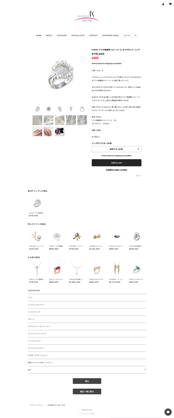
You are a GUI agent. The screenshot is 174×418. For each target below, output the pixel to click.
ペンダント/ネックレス (36, 305)
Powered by (84, 414)
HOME (39, 35)
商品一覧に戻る (87, 391)
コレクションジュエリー (36, 348)
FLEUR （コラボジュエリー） (38, 355)
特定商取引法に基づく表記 (56, 405)
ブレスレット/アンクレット (37, 334)
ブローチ (31, 319)
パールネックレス (34, 341)
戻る (87, 381)
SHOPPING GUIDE (110, 35)
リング (30, 297)
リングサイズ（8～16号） (102, 143)
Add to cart (116, 163)
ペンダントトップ (34, 312)
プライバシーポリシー (37, 405)
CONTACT (93, 35)
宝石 (29, 370)
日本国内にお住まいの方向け (116, 170)
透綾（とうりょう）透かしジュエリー (41, 363)
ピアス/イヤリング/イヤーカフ (39, 326)
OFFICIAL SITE (78, 35)
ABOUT (49, 35)
